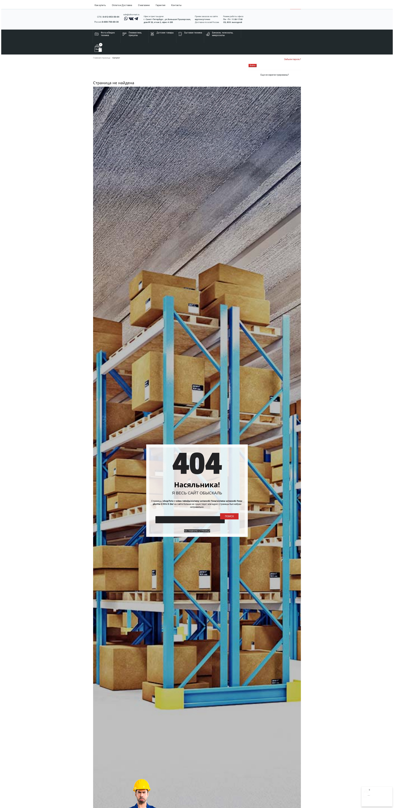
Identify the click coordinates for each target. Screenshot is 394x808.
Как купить (100, 5)
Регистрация (375, 803)
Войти (366, 803)
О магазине (144, 5)
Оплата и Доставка (122, 5)
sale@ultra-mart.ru (131, 14)
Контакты (176, 5)
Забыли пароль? (292, 59)
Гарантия (160, 5)
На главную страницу (197, 530)
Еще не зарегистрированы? (275, 75)
